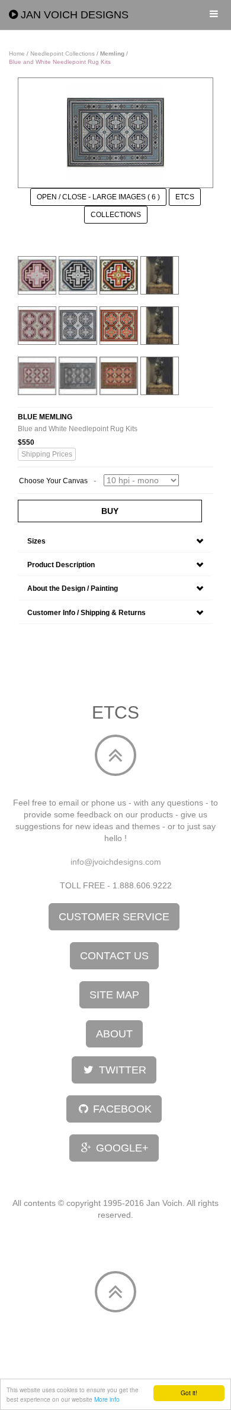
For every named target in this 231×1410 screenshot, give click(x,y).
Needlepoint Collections (62, 53)
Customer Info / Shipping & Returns (86, 613)
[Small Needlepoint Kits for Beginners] (119, 274)
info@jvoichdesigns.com (115, 861)
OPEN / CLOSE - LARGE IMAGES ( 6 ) (98, 197)
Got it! (189, 1392)
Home (17, 53)
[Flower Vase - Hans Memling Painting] (159, 274)
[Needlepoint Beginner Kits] (78, 274)
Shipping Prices (46, 454)
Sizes (36, 541)
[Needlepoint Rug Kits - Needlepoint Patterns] (37, 375)
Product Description (61, 565)
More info (107, 1399)
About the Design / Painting (72, 588)
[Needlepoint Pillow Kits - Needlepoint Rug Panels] (37, 324)
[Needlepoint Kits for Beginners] (37, 274)
